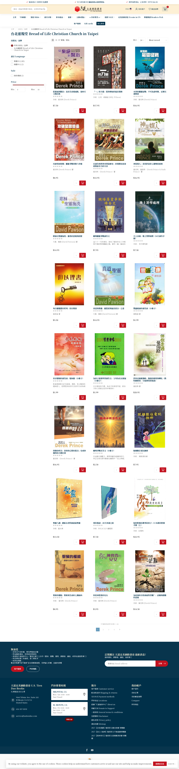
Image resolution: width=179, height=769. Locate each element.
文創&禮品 (80, 17)
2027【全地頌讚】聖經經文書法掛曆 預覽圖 (108, 728)
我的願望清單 (137, 696)
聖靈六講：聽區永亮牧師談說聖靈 (66, 523)
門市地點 (33, 669)
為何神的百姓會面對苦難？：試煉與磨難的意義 (149, 596)
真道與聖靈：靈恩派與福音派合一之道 (108, 308)
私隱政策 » (171, 764)
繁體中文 (19, 61)
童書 (69, 17)
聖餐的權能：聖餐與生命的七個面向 (67, 595)
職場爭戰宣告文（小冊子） (104, 450)
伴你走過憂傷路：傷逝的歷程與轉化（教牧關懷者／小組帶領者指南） (149, 379)
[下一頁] (120, 629)
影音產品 (59, 17)
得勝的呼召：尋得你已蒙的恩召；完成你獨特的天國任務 (69, 451)
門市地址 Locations (99, 700)
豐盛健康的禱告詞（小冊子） (145, 308)
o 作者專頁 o (95, 17)
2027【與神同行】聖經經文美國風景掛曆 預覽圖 (108, 736)
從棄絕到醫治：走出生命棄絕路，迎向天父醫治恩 (69, 92)
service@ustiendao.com (26, 716)
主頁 (14, 17)
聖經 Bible (35, 17)
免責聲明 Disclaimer (99, 716)
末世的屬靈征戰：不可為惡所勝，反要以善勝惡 (149, 92)
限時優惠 (19, 76)
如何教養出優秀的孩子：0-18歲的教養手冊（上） (149, 524)
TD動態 (23, 17)
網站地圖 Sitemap (98, 724)
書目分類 (47, 17)
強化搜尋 (100, 23)
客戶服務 (77, 23)
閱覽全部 (69, 719)
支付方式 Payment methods (102, 696)
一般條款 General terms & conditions (107, 712)
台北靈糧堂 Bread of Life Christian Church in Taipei (51, 29)
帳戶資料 (135, 689)
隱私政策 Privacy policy (101, 720)
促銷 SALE (109, 17)
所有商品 (135, 704)
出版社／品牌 (22, 29)
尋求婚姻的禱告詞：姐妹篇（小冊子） (68, 378)
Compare (136, 700)
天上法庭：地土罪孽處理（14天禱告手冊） (149, 237)
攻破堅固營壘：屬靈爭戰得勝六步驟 (67, 164)
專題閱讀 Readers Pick (153, 17)
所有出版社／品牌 (21, 45)
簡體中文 (19, 64)
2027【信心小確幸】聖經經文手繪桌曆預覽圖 (108, 731)
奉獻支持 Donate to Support (102, 708)
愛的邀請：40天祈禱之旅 (103, 523)
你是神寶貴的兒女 (100, 595)
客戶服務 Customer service (102, 689)
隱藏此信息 (160, 764)
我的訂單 (135, 692)
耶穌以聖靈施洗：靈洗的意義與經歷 (67, 236)
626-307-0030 (21, 709)
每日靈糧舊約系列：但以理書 (65, 308)
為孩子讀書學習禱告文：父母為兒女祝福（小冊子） (109, 379)
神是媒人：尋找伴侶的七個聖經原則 (148, 164)
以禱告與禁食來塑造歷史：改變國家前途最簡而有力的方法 (109, 165)
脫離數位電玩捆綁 (140, 450)
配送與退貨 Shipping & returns (104, 692)
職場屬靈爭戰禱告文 (101, 236)
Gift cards (88, 23)
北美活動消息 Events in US (129, 17)
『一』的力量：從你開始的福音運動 (107, 91)
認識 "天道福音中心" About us (103, 704)
